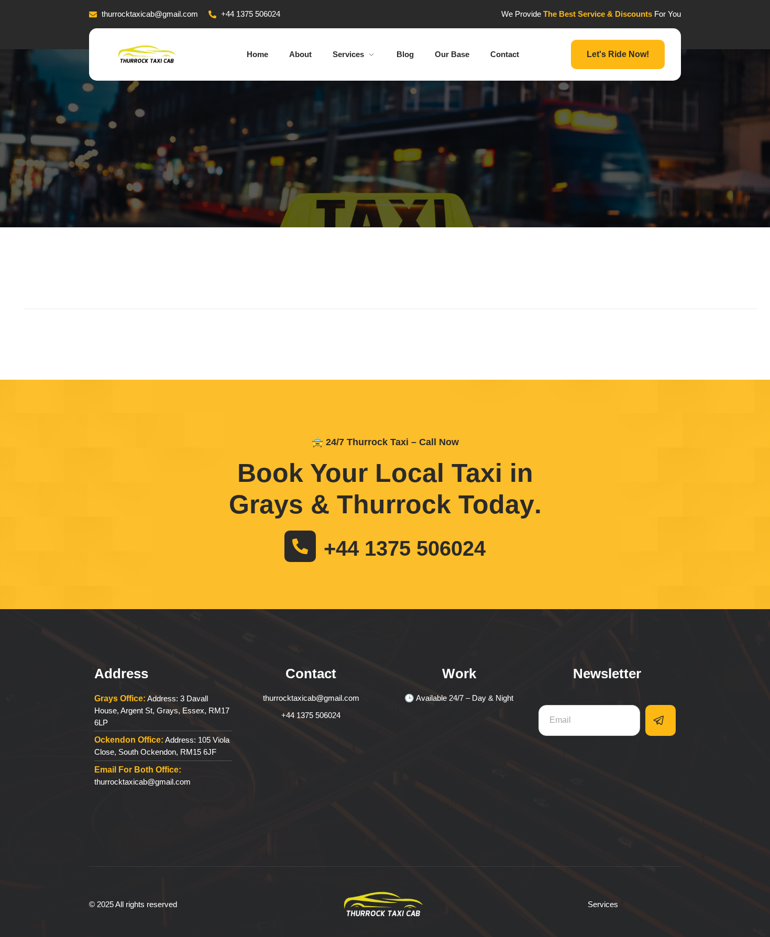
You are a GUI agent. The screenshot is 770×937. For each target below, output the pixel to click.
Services (348, 54)
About (300, 54)
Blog (405, 54)
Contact (504, 54)
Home (257, 54)
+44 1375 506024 (405, 548)
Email (549, 698)
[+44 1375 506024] (300, 546)
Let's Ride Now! (618, 54)
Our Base (452, 54)
